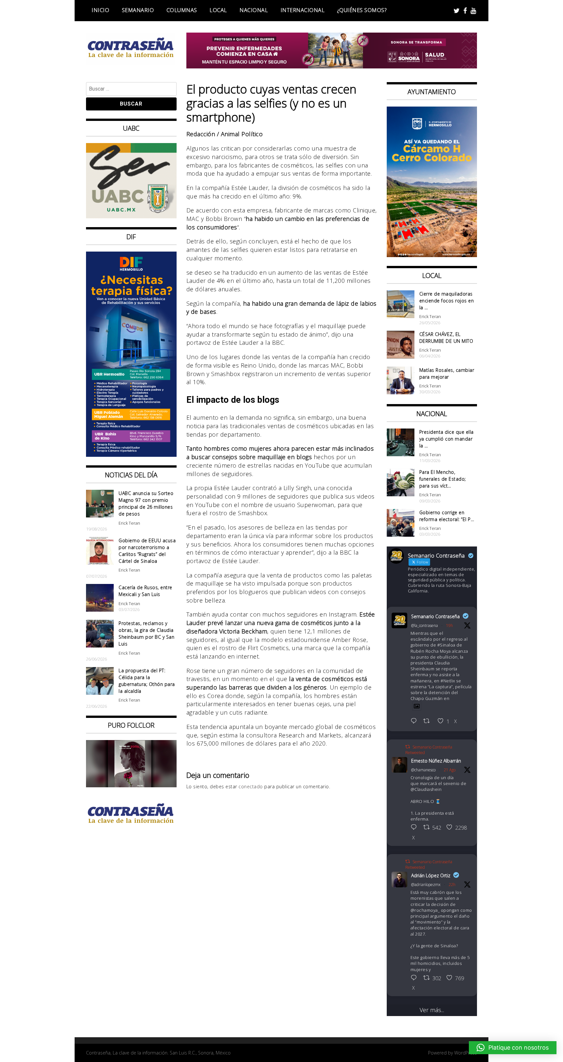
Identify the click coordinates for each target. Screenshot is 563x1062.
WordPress (465, 1053)
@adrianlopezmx (425, 884)
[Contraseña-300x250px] (131, 216)
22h (452, 884)
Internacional (303, 10)
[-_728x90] (331, 66)
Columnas (181, 10)
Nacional (253, 10)
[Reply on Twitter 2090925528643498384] (415, 828)
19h (449, 625)
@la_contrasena (424, 625)
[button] (512, 1047)
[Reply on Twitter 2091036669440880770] (415, 721)
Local (218, 10)
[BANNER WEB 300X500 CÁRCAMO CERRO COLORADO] (432, 255)
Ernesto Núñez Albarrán (436, 761)
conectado (250, 786)
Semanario (138, 10)
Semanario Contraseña (435, 616)
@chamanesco (423, 770)
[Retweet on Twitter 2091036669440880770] (429, 721)
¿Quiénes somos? (362, 10)
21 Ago (449, 770)
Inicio (100, 10)
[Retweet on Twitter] (407, 746)
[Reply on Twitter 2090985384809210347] (415, 978)
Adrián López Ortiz (430, 875)
